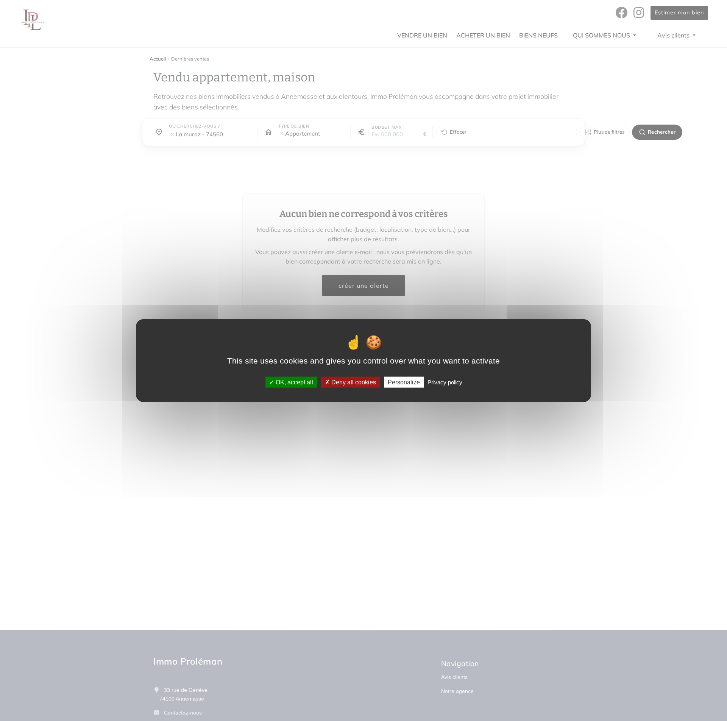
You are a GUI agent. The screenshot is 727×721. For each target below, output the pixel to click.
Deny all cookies (353, 382)
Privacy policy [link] (444, 382)
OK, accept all (293, 382)
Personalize (404, 382)
